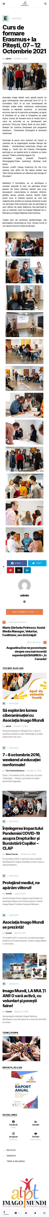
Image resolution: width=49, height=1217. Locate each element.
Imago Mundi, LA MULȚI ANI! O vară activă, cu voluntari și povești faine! (24, 998)
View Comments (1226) (23, 612)
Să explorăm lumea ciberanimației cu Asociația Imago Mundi (23, 715)
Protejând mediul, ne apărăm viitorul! (21, 885)
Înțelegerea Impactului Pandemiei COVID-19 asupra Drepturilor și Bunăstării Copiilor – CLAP (23, 838)
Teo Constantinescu (15, 771)
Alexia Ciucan (12, 854)
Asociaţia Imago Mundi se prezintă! (23, 925)
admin (8, 59)
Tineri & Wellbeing (16, 1161)
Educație (11, 1150)
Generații (11, 1156)
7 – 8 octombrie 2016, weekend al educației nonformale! (21, 759)
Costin (9, 894)
